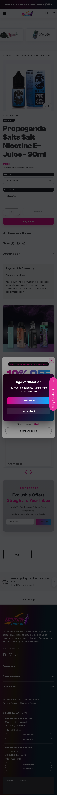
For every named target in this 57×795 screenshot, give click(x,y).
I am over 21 (28, 400)
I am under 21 (28, 411)
